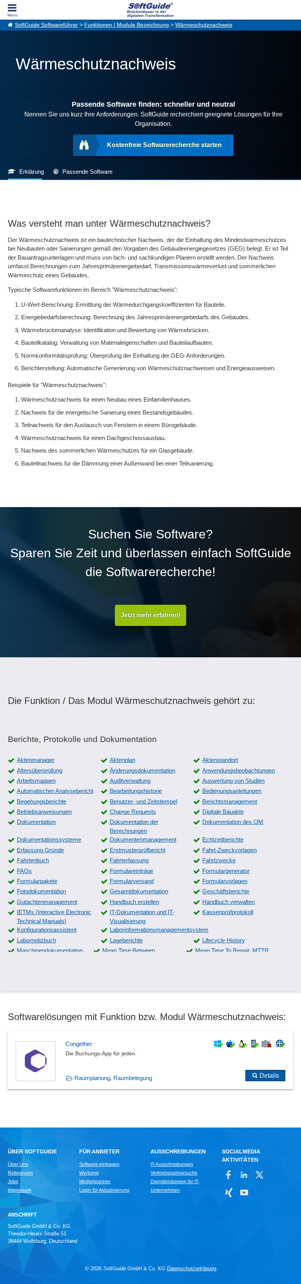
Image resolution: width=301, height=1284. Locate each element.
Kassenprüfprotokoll (227, 912)
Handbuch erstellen (134, 901)
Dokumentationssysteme (49, 839)
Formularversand (132, 881)
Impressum (19, 1190)
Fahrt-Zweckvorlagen (229, 850)
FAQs (24, 871)
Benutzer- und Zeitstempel (143, 801)
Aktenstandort (220, 760)
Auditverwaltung (130, 780)
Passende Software (87, 171)
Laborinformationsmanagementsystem (159, 929)
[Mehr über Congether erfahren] (150, 1060)
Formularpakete (37, 881)
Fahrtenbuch (33, 860)
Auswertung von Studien (233, 780)
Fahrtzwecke (219, 860)
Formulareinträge (131, 871)
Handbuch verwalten (228, 901)
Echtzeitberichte (222, 839)
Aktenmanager (35, 760)
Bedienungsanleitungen (231, 790)
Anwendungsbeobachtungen (238, 770)
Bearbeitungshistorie (136, 790)
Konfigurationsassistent (46, 929)
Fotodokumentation (41, 891)
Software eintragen (99, 1164)
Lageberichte (126, 940)
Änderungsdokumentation (142, 770)
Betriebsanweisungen (44, 811)
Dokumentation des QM (232, 821)
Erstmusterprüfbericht (137, 850)
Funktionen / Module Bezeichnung (126, 25)
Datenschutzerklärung (191, 1268)
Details (269, 1075)
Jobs (13, 1181)
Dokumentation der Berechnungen (134, 826)
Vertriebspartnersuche (174, 1173)
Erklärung (31, 171)
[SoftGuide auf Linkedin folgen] (244, 1175)
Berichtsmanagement (229, 801)
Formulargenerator (226, 871)
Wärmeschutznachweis (203, 25)
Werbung (89, 1173)
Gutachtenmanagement (47, 901)
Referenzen (20, 1173)
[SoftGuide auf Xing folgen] (229, 1192)
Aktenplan (122, 760)
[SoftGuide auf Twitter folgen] (259, 1175)
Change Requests (133, 811)
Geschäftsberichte (225, 891)
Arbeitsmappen (36, 780)
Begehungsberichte (41, 801)
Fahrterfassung (129, 860)
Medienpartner (95, 1181)
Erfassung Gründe (40, 850)
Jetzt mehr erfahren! (150, 615)
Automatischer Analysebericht (55, 790)
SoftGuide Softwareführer (46, 25)
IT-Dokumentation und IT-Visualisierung (142, 916)
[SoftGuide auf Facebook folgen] (229, 1175)
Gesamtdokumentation (139, 891)
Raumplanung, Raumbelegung (113, 1078)
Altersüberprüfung (39, 770)
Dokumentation (36, 821)
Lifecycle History (223, 940)
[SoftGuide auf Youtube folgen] (244, 1192)
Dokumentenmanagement (143, 839)
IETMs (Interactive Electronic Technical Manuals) (54, 916)
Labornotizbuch (36, 940)
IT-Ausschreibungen (171, 1164)
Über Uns (18, 1164)
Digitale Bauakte (223, 811)
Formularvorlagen (224, 881)
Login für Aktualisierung (104, 1190)
